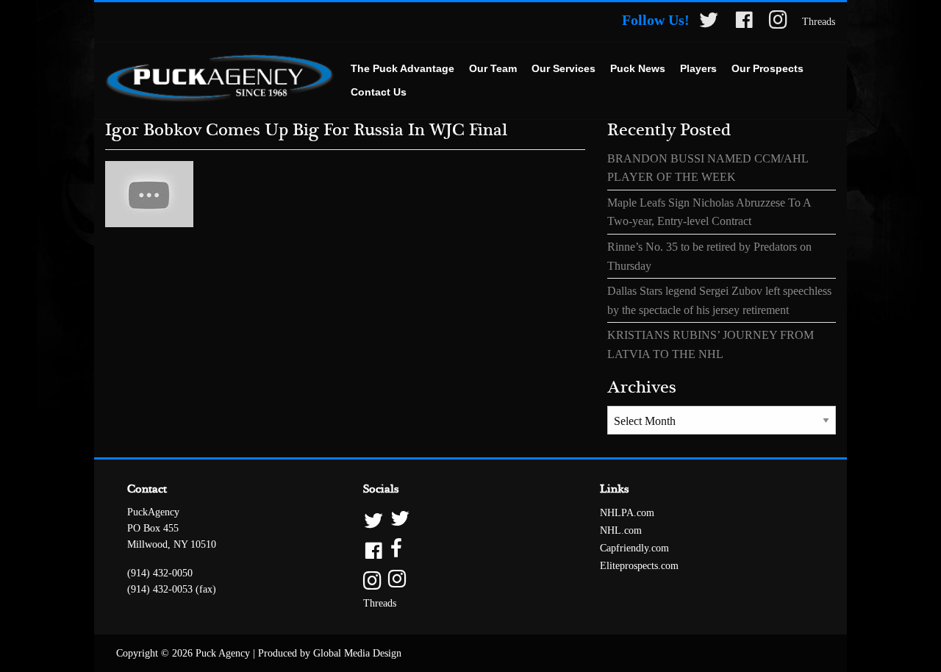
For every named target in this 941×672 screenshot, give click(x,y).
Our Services (563, 68)
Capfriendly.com (634, 548)
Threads (818, 21)
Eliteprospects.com (639, 565)
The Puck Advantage (402, 68)
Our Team (493, 68)
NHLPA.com (627, 512)
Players (698, 68)
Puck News (637, 68)
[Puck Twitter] (709, 22)
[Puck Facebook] (744, 22)
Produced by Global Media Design (329, 653)
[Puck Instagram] (778, 22)
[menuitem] (402, 69)
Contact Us (379, 92)
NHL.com (621, 530)
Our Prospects (767, 68)
